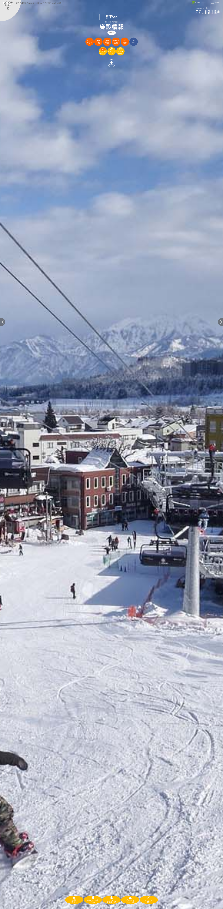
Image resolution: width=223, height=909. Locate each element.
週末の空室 (116, 42)
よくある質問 (101, 906)
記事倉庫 (128, 906)
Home (111, 33)
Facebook (133, 42)
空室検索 (125, 42)
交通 (93, 906)
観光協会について (116, 906)
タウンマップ (89, 42)
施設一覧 (98, 42)
